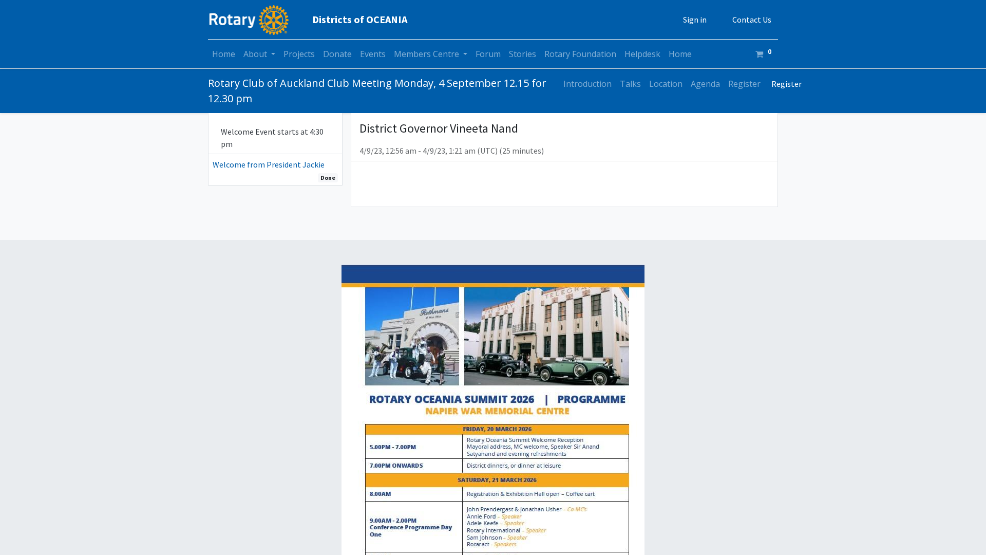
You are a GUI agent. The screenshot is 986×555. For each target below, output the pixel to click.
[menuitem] (223, 54)
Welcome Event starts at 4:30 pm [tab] (272, 137)
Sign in (695, 19)
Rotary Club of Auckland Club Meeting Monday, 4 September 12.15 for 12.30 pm (377, 90)
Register (786, 84)
